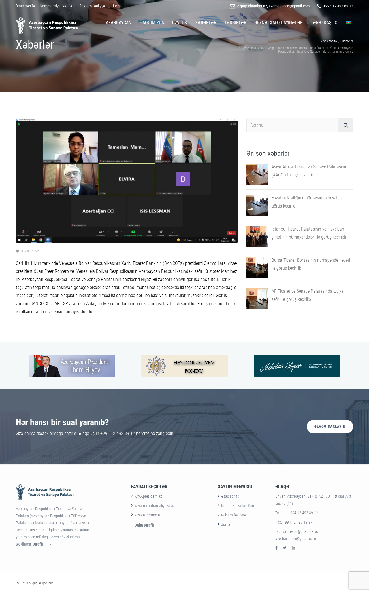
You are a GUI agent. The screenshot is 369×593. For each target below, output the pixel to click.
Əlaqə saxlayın (330, 426)
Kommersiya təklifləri (57, 6)
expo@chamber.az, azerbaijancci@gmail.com (273, 6)
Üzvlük (179, 22)
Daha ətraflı (144, 525)
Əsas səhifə (25, 6)
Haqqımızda (152, 22)
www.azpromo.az (148, 515)
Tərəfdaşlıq (324, 22)
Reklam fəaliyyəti (93, 6)
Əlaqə (282, 486)
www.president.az (148, 496)
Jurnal (117, 6)
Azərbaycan (118, 22)
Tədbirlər (235, 22)
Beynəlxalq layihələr (279, 22)
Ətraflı (38, 544)
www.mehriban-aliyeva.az (155, 505)
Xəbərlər (205, 22)
